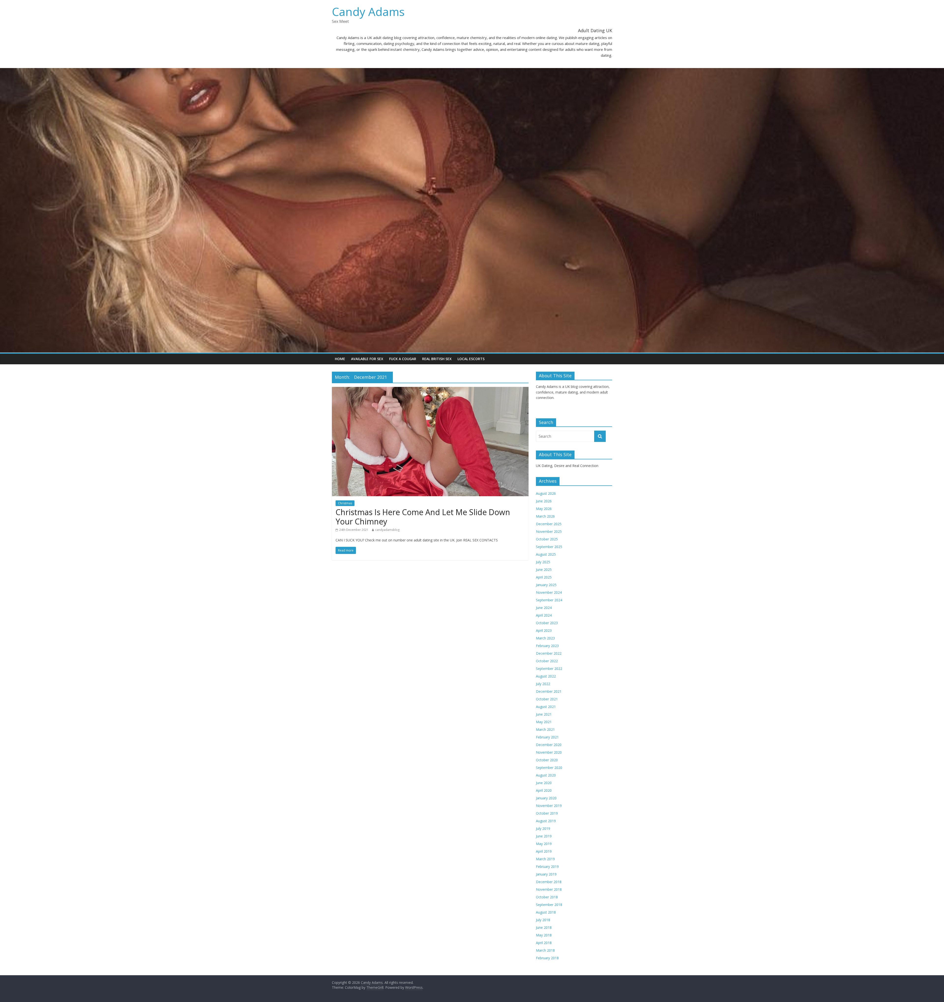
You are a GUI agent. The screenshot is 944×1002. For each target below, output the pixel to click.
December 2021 (548, 691)
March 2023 (545, 638)
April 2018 (544, 942)
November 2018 (549, 889)
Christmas (345, 503)
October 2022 (547, 661)
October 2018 (547, 897)
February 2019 (547, 866)
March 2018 (545, 950)
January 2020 (546, 798)
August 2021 (546, 706)
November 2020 (549, 752)
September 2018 (549, 904)
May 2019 (544, 843)
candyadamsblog (387, 530)
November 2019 (549, 805)
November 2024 (549, 592)
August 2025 (546, 554)
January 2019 (546, 874)
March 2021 (545, 729)
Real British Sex (437, 358)
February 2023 (547, 645)
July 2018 (543, 919)
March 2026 (545, 516)
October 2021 (547, 699)
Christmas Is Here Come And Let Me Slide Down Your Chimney (423, 517)
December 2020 (548, 744)
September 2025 (549, 546)
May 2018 (544, 935)
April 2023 (544, 630)
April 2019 (544, 851)
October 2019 (547, 813)
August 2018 (546, 912)
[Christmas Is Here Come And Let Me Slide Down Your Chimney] (430, 390)
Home (340, 358)
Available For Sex (367, 358)
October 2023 (547, 623)
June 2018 (544, 927)
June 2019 (544, 836)
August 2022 (546, 676)
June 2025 (544, 569)
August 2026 (546, 493)
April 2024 (544, 615)
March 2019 (545, 859)
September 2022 (549, 668)
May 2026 (544, 508)
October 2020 (547, 760)
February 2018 (547, 958)
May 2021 (544, 722)
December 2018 (548, 881)
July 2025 (543, 562)
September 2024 (549, 600)
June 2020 (544, 782)
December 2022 (548, 653)
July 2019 (543, 828)
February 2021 (547, 737)
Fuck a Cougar (402, 358)
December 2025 (548, 524)
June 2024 (544, 607)
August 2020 (546, 775)
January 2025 (546, 584)
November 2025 (549, 531)
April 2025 (544, 577)
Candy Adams (368, 11)
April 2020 (544, 790)
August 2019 (546, 821)
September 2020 (549, 767)
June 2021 (544, 714)
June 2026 (544, 501)
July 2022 (543, 683)
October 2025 (547, 539)
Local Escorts (471, 358)
